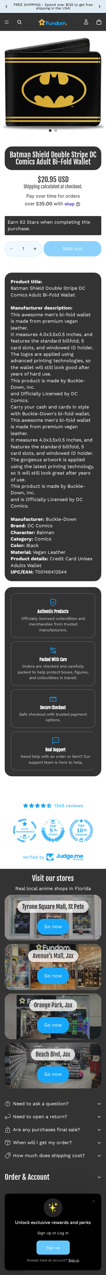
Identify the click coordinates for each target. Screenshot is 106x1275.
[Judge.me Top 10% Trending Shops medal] (81, 830)
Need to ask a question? (41, 1103)
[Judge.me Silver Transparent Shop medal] (25, 830)
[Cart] (98, 22)
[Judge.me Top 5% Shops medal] (53, 830)
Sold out (72, 248)
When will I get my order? (42, 1142)
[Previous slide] (6, 6)
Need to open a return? (40, 1116)
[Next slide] (99, 6)
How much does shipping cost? (49, 1155)
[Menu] (7, 22)
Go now (53, 926)
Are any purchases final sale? (46, 1129)
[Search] (19, 22)
